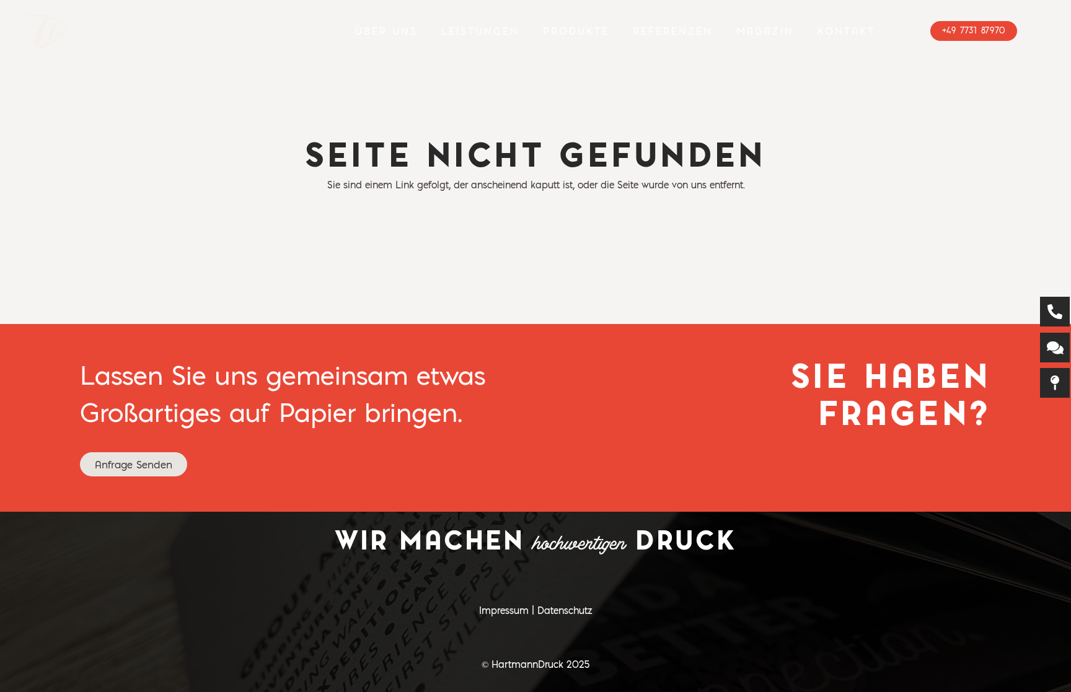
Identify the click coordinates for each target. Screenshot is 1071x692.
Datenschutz (564, 610)
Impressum (504, 610)
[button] (527, 31)
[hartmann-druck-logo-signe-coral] (45, 31)
